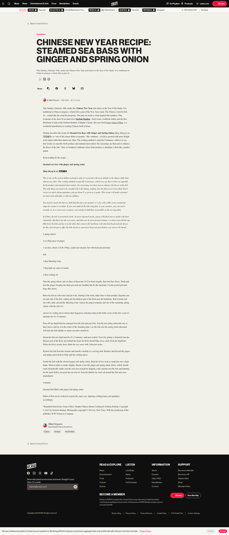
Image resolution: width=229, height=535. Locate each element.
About (154, 470)
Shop (180, 482)
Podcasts (189, 4)
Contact (155, 486)
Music (16, 3)
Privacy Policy (129, 513)
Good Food (41, 34)
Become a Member (186, 470)
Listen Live (204, 4)
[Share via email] (82, 88)
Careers (155, 474)
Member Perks (184, 486)
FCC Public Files (176, 513)
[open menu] (4, 4)
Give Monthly (193, 495)
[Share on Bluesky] (73, 88)
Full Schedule (131, 482)
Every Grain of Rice (114, 122)
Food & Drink (69, 432)
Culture (46, 432)
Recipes (57, 432)
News (25, 3)
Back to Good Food (39, 23)
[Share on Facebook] (56, 88)
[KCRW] (31, 468)
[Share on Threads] (65, 88)
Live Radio (130, 470)
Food (54, 3)
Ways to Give (183, 478)
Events (76, 3)
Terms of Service (145, 513)
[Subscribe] (75, 487)
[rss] (40, 80)
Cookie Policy (160, 513)
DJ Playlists (175, 4)
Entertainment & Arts (39, 3)
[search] (10, 4)
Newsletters (64, 3)
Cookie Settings (194, 513)
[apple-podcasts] (44, 80)
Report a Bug (116, 513)
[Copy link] (48, 88)
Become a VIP (184, 474)
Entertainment (106, 474)
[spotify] (48, 80)
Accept (223, 531)
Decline (210, 531)
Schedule (204, 10)
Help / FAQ (156, 478)
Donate (221, 4)
